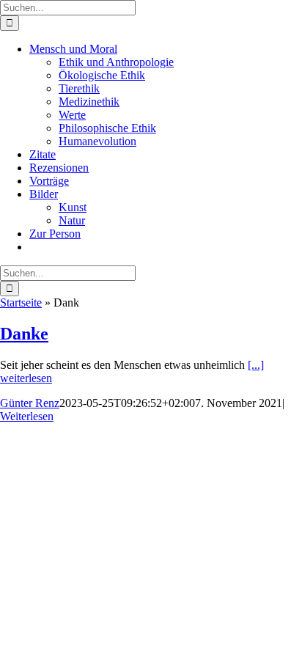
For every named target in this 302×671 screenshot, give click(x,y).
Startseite (21, 302)
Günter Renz (29, 403)
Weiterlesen (27, 416)
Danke (24, 333)
